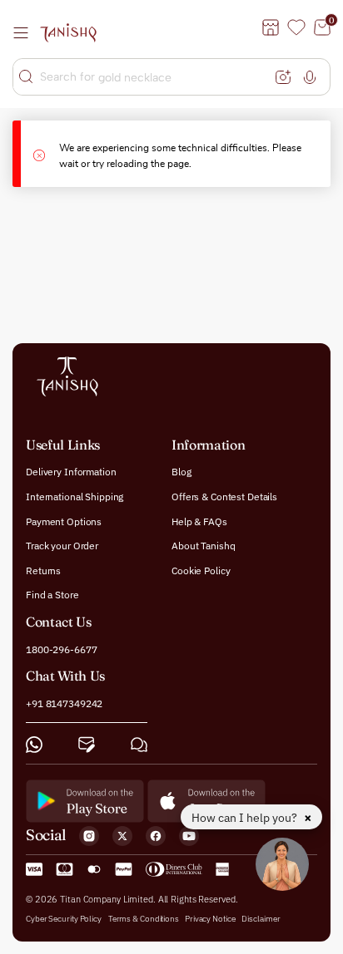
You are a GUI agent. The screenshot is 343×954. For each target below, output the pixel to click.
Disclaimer (260, 917)
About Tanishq (203, 545)
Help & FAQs (199, 520)
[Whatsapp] (34, 743)
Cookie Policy (201, 569)
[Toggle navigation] (25, 32)
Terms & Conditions (144, 917)
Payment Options (64, 520)
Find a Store (52, 594)
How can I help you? (245, 817)
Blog (181, 471)
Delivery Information (71, 471)
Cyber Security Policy (64, 917)
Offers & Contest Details (224, 496)
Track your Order (62, 545)
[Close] (46, 154)
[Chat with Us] (139, 743)
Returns (43, 569)
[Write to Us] (86, 743)
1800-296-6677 (61, 648)
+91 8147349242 (64, 703)
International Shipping (74, 496)
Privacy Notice (210, 917)
